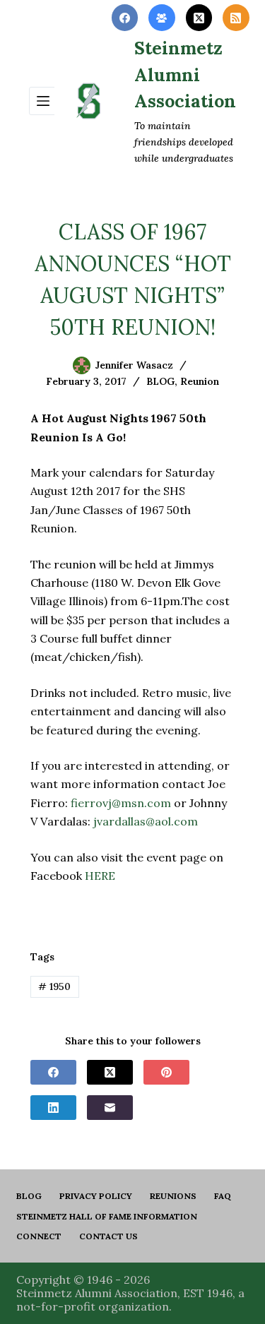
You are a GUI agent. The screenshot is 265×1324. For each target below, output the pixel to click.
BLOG (160, 381)
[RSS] (236, 17)
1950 (54, 986)
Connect (38, 1236)
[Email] (110, 1107)
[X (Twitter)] (199, 17)
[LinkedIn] (53, 1107)
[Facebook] (125, 17)
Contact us (108, 1236)
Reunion (199, 381)
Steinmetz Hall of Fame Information (106, 1216)
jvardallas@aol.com (145, 821)
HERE (100, 876)
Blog (29, 1196)
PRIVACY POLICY (95, 1196)
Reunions (173, 1196)
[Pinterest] (166, 1072)
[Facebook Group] (161, 17)
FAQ (222, 1196)
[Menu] (43, 101)
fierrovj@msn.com (121, 803)
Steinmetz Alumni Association (185, 74)
